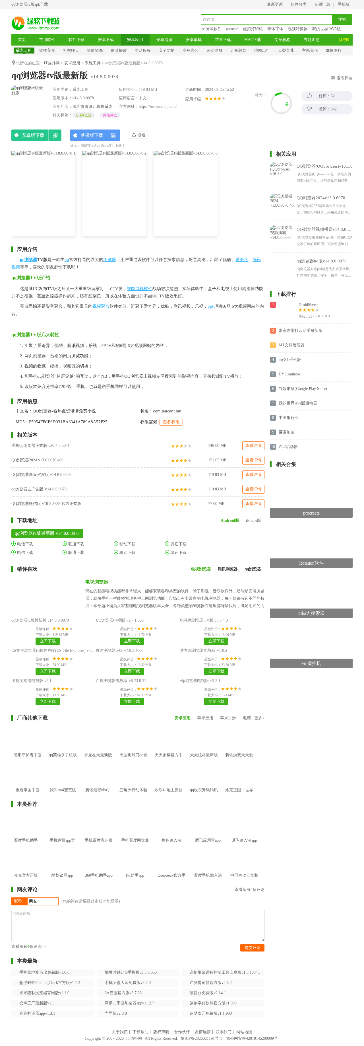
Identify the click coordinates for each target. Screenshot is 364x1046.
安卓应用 (135, 40)
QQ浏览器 (83, 115)
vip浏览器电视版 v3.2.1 (200, 681)
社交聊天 (71, 50)
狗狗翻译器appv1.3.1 (37, 1013)
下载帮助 (140, 1032)
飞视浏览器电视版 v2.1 (31, 681)
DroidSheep (308, 305)
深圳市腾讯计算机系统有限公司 (100, 106)
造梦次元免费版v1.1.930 (211, 1013)
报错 (140, 135)
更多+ (259, 718)
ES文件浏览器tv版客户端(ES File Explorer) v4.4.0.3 (55, 650)
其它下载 (178, 544)
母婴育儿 (286, 50)
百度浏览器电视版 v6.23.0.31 (121, 681)
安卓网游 (164, 40)
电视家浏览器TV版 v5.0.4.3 (204, 620)
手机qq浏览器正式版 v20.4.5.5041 (40, 445)
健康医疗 (334, 50)
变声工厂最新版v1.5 (36, 1003)
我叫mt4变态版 (63, 790)
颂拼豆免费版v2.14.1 (208, 993)
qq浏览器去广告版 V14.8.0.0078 (39, 489)
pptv (212, 306)
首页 (22, 40)
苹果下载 (223, 40)
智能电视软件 (139, 288)
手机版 (344, 4)
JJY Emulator (289, 374)
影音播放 (119, 50)
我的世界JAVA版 (326, 29)
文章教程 (282, 40)
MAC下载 (252, 40)
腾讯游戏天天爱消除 (239, 759)
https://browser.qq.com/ (158, 106)
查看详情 (253, 445)
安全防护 (167, 50)
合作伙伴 (182, 1032)
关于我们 (120, 1032)
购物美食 (47, 50)
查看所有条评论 (249, 889)
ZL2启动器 (288, 447)
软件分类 (299, 4)
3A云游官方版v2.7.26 (123, 993)
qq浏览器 (28, 259)
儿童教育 (238, 50)
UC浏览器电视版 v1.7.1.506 (120, 620)
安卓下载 (106, 40)
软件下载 (76, 40)
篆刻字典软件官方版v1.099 (213, 1003)
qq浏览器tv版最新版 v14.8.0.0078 (40, 620)
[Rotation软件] (311, 526)
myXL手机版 (290, 359)
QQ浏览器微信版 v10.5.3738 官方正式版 (46, 504)
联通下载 (75, 544)
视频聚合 (100, 306)
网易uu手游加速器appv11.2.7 (129, 1003)
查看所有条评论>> (28, 946)
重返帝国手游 (28, 790)
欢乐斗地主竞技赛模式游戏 (169, 794)
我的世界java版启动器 (298, 403)
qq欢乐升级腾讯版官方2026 (204, 794)
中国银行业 (289, 418)
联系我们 (223, 1032)
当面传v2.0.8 (116, 1013)
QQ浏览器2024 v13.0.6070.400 (37, 460)
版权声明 (161, 1032)
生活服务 (143, 50)
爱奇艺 (241, 259)
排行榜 (344, 40)
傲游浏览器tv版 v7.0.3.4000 (119, 650)
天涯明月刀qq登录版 (133, 759)
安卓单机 (194, 40)
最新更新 (275, 4)
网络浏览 (110, 115)
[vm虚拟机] (311, 626)
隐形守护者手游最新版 (28, 759)
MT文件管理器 (292, 345)
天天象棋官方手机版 (169, 759)
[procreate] (311, 476)
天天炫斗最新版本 (204, 759)
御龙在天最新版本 (98, 759)
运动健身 (214, 50)
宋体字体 (275, 29)
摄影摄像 (95, 50)
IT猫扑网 (52, 63)
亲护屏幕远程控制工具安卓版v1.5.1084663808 (227, 972)
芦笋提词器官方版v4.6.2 (211, 983)
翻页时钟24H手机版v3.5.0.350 (131, 972)
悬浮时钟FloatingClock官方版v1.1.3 (49, 983)
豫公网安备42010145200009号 (252, 1038)
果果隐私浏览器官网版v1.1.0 (44, 993)
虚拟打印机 (253, 29)
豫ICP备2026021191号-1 (201, 1038)
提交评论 (252, 948)
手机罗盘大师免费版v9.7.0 (128, 983)
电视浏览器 (96, 581)
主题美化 (310, 50)
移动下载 (126, 544)
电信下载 (24, 544)
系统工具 (23, 50)
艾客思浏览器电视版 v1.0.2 (203, 650)
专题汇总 (322, 4)
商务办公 (190, 50)
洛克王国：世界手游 (239, 794)
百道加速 (287, 432)
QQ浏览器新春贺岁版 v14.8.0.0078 (41, 474)
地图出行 (262, 50)
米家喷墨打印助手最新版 (300, 330)
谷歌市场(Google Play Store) (303, 389)
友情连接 (203, 1032)
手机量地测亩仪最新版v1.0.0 (44, 972)
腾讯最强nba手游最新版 (98, 794)
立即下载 (48, 641)
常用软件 (47, 40)
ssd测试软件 (211, 29)
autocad (232, 29)
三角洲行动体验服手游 (133, 794)
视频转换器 (298, 29)
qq (67, 259)
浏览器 (109, 259)
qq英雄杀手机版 (63, 755)
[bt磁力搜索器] (311, 576)
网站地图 (244, 1032)
